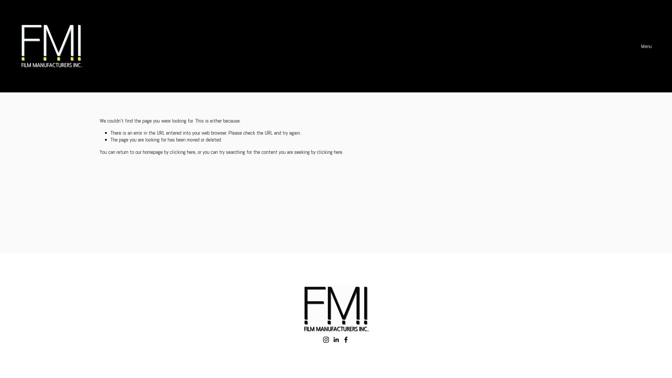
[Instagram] (326, 340)
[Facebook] (346, 340)
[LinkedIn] (336, 340)
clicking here (182, 152)
